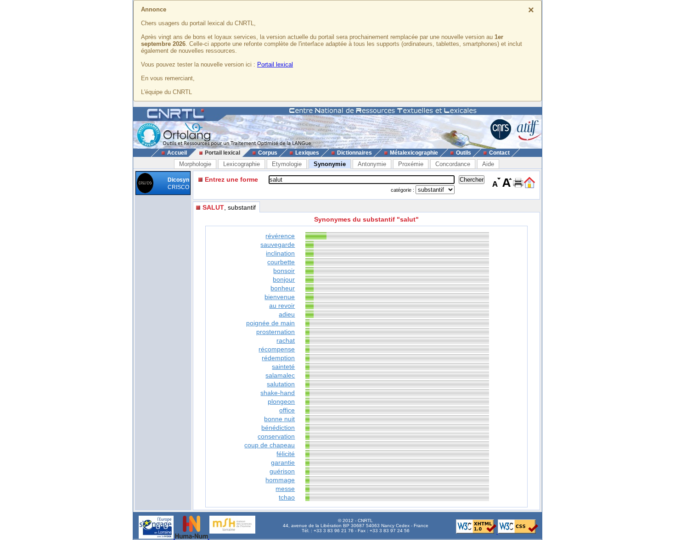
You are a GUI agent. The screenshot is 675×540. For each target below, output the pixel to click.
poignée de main (270, 323)
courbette (281, 262)
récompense (277, 349)
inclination (280, 253)
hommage (280, 480)
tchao (287, 497)
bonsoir (284, 270)
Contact (499, 153)
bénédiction (278, 427)
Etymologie (287, 164)
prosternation (275, 331)
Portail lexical (275, 64)
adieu (287, 314)
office (287, 410)
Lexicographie (241, 164)
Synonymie (330, 164)
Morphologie (195, 164)
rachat (285, 340)
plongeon (281, 401)
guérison (282, 471)
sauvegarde (277, 244)
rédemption (278, 358)
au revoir (282, 305)
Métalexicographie (414, 153)
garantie (283, 462)
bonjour (284, 279)
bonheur (282, 288)
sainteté (283, 366)
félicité (285, 453)
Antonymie (372, 164)
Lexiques (307, 153)
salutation (281, 384)
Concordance (452, 164)
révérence (280, 235)
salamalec (280, 375)
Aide (488, 164)
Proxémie (410, 164)
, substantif (229, 207)
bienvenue (279, 297)
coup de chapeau (269, 445)
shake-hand (277, 392)
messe (285, 488)
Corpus (267, 153)
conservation (276, 436)
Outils (463, 153)
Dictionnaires (354, 153)
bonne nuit (279, 419)
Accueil (177, 153)
